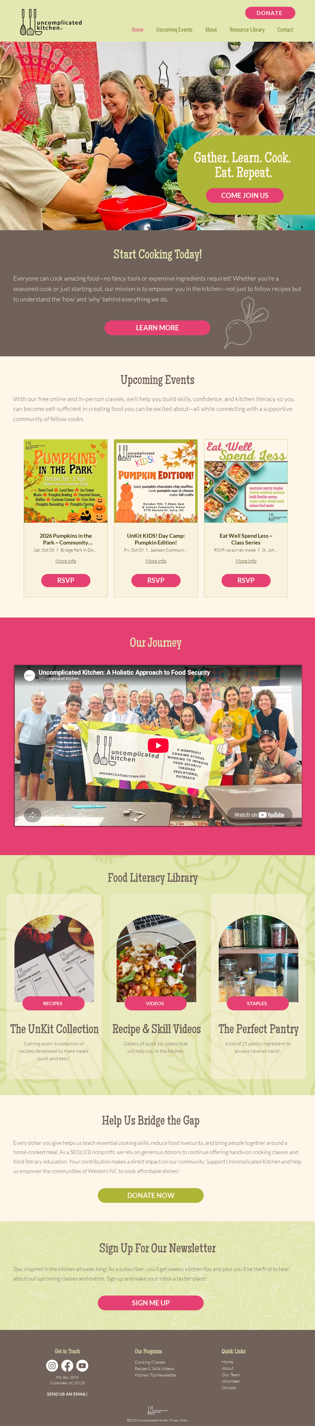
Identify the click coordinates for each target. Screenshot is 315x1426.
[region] (54, 986)
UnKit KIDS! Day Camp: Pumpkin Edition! (156, 539)
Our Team (231, 1374)
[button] (247, 29)
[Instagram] (52, 1366)
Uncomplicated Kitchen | (154, 1420)
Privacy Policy (179, 1420)
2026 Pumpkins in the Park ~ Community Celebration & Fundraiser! (65, 539)
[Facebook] (67, 1366)
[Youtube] (82, 1366)
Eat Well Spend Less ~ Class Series (246, 539)
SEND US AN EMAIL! (67, 1394)
